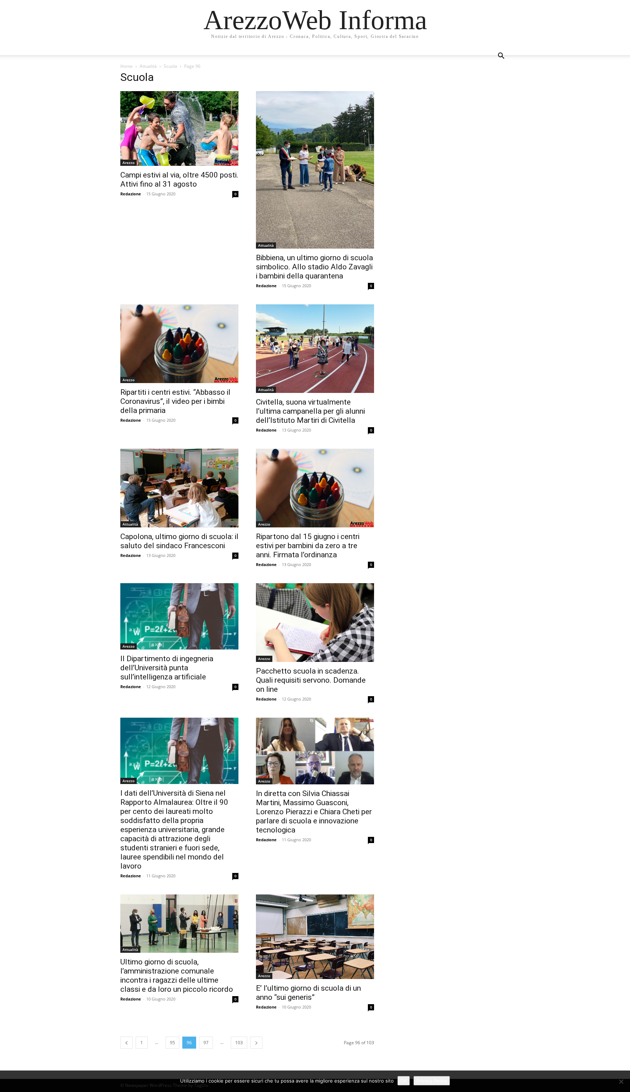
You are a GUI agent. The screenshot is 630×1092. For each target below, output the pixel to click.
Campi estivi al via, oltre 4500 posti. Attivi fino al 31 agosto (179, 179)
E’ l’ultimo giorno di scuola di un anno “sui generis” (308, 993)
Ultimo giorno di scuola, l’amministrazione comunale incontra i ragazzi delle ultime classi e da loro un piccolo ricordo (176, 976)
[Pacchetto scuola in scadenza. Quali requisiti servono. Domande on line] (315, 622)
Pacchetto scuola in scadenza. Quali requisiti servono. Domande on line (311, 680)
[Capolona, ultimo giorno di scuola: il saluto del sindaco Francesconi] (179, 488)
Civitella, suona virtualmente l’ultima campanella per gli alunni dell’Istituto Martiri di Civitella (310, 411)
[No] (621, 1081)
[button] (501, 56)
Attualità (148, 66)
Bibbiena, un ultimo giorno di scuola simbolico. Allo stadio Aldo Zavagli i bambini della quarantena (314, 266)
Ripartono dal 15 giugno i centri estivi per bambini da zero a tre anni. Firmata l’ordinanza (307, 545)
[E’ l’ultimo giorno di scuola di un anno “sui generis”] (315, 936)
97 (206, 1043)
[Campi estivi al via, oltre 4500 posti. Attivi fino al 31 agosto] (179, 128)
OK (403, 1081)
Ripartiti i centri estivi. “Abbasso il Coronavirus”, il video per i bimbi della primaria (175, 401)
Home (126, 66)
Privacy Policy (431, 1081)
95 (172, 1043)
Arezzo (128, 162)
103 (239, 1043)
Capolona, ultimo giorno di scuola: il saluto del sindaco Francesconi (179, 541)
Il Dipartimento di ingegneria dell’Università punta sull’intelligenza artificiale (166, 667)
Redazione (130, 193)
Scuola (170, 66)
